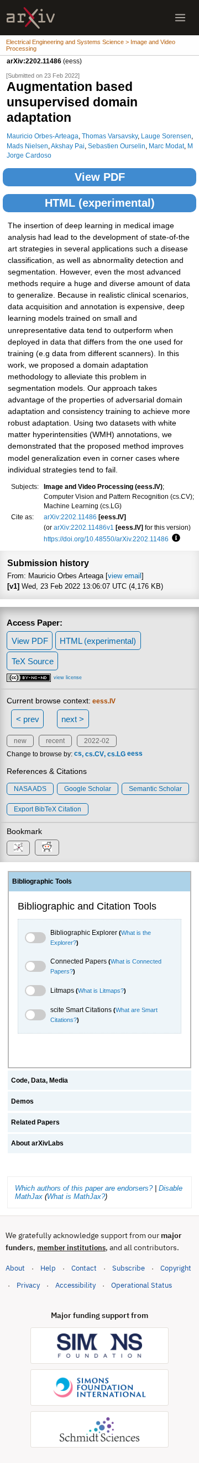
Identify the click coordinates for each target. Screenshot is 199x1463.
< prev (27, 719)
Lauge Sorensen (166, 135)
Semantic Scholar (155, 789)
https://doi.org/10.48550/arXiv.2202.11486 (106, 538)
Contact (84, 1268)
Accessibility (75, 1285)
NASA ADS (30, 789)
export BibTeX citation (47, 809)
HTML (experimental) (100, 203)
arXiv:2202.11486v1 (84, 527)
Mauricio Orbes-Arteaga (42, 135)
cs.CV (94, 754)
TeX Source (33, 661)
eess (135, 754)
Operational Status (141, 1285)
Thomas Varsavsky (110, 135)
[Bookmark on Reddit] (47, 848)
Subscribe (128, 1268)
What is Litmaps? (101, 990)
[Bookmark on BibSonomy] (18, 848)
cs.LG (116, 754)
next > (72, 719)
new (20, 741)
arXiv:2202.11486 (70, 516)
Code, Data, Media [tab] (39, 1080)
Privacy (28, 1285)
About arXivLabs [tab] (37, 1143)
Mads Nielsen (27, 145)
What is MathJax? (76, 1196)
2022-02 (96, 741)
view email (125, 576)
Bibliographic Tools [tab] (42, 881)
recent (55, 741)
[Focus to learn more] (174, 539)
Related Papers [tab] (35, 1122)
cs (78, 754)
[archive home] (31, 18)
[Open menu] (180, 18)
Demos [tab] (22, 1101)
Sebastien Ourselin (116, 145)
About (15, 1268)
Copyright (175, 1268)
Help (48, 1268)
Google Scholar (87, 789)
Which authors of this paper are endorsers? (84, 1188)
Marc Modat (166, 145)
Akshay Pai (68, 145)
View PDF (100, 177)
